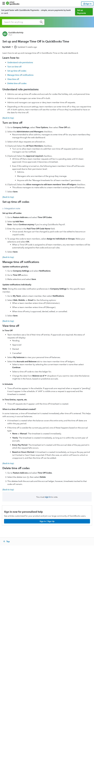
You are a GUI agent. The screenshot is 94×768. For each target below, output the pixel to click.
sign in (48, 497)
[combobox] (23, 22)
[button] (3, 3)
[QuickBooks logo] (12, 3)
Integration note (12, 208)
